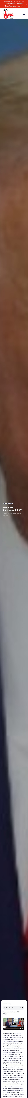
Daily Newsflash (7, 503)
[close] (26, 4)
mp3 (10, 1012)
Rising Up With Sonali (9, 513)
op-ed (18, 1075)
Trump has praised (8, 1041)
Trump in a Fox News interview (13, 1094)
